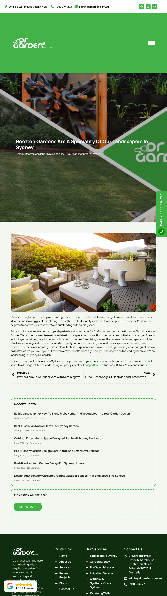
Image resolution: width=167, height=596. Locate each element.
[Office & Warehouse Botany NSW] (5, 6)
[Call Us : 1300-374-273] (161, 231)
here (147, 365)
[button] (20, 586)
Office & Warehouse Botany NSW (28, 6)
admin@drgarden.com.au (94, 6)
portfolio (94, 365)
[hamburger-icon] (152, 43)
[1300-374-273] (52, 6)
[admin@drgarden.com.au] (76, 6)
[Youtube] (154, 6)
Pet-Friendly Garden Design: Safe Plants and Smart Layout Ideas (56, 451)
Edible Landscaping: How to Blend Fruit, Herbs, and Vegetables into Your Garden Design (72, 413)
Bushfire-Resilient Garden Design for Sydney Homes (49, 463)
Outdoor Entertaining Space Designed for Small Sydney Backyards (58, 438)
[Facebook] (141, 6)
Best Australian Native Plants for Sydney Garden (46, 426)
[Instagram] (148, 6)
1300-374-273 (63, 6)
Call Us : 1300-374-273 (161, 210)
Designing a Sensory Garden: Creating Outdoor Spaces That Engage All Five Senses (69, 475)
